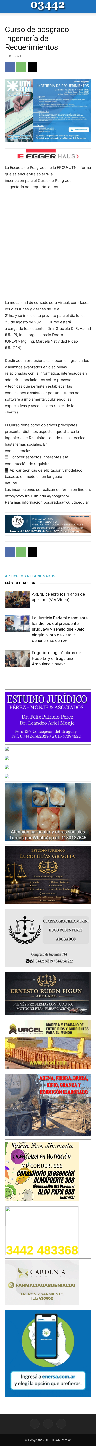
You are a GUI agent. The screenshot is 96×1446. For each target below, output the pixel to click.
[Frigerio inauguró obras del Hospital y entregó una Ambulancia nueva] (17, 658)
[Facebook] (10, 67)
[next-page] (16, 677)
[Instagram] (48, 1424)
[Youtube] (61, 1424)
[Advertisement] (48, 245)
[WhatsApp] (21, 67)
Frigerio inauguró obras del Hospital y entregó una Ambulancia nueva (57, 658)
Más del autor (20, 583)
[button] (8, 6)
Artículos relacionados (30, 576)
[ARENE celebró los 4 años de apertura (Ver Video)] (17, 599)
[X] (32, 67)
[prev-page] (8, 677)
